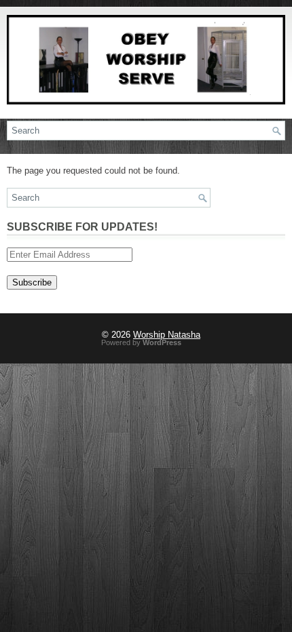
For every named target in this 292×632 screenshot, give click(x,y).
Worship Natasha (166, 335)
